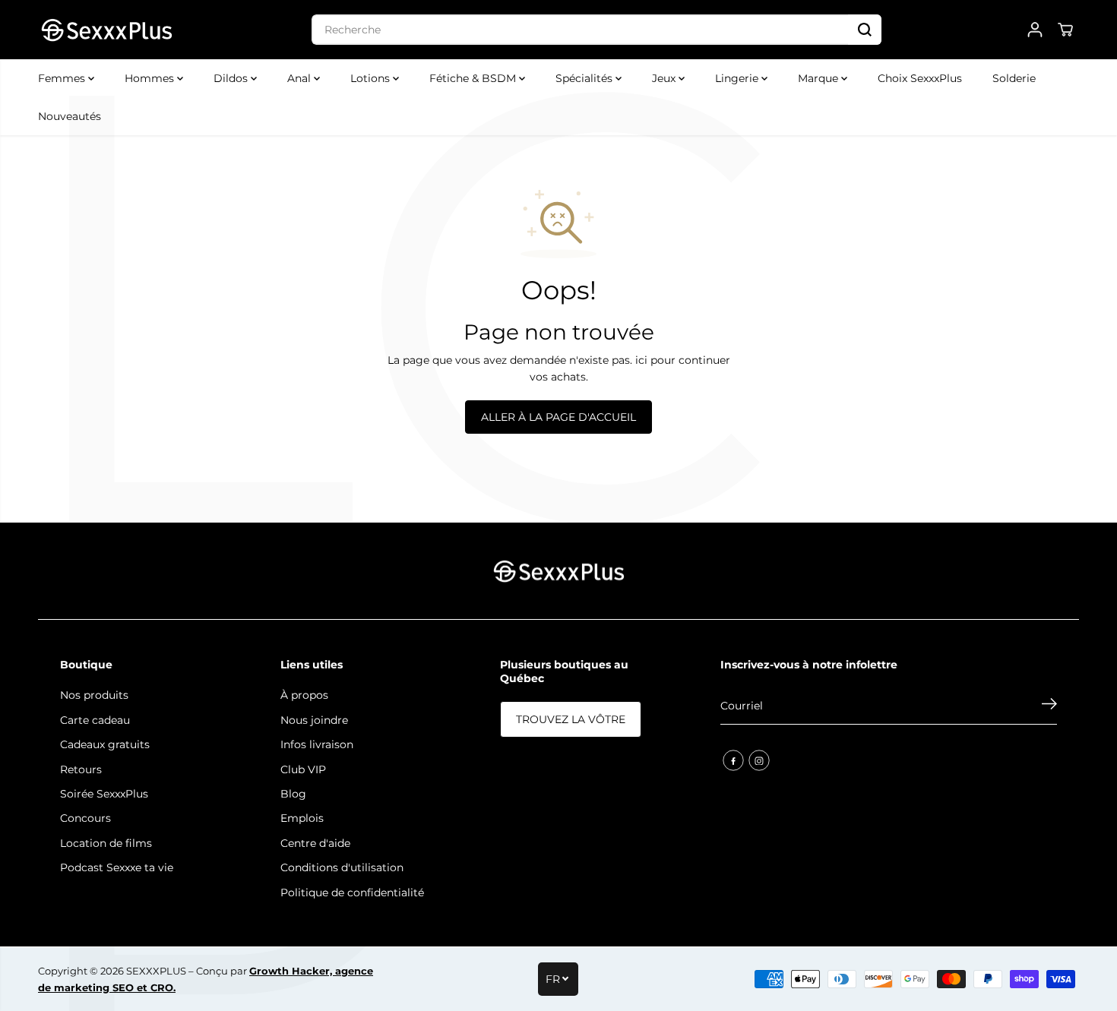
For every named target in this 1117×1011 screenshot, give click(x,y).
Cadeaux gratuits (105, 744)
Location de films (106, 843)
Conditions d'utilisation (341, 867)
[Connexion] (1035, 29)
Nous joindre (314, 720)
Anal (300, 78)
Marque (819, 78)
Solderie (1014, 78)
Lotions (371, 78)
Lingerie (738, 78)
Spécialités (585, 78)
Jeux (665, 78)
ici (641, 360)
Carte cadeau (95, 720)
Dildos (232, 78)
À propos (304, 695)
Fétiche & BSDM (474, 78)
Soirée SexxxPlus (104, 794)
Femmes (63, 78)
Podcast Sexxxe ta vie (116, 867)
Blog (293, 794)
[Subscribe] (1049, 706)
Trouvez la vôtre (570, 719)
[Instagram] (759, 760)
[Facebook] (733, 760)
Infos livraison (316, 744)
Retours (81, 769)
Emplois (302, 818)
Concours (85, 818)
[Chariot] (1065, 29)
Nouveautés (69, 116)
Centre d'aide (315, 843)
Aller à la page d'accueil (558, 417)
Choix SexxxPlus (920, 78)
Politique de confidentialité (352, 892)
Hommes (151, 78)
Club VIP (303, 769)
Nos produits (94, 695)
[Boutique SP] (106, 30)
